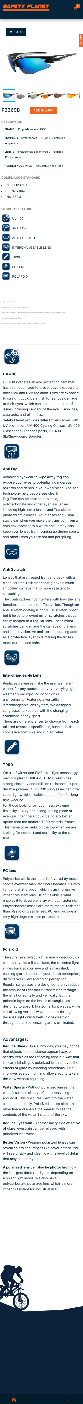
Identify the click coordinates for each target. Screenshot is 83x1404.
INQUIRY (81, 40)
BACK (18, 32)
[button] (77, 39)
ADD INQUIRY (44, 110)
